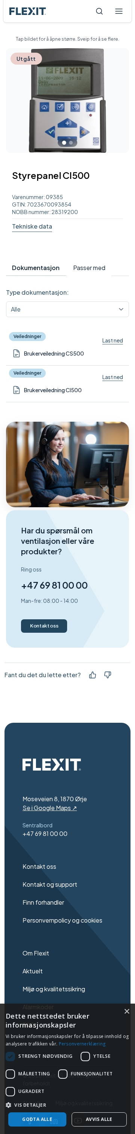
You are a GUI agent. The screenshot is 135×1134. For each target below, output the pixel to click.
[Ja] (93, 675)
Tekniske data (32, 226)
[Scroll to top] (27, 11)
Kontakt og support (49, 884)
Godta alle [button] (37, 1119)
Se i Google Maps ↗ (49, 808)
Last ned (112, 340)
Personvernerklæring (82, 1044)
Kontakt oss (44, 626)
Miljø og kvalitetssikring (53, 989)
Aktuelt (32, 971)
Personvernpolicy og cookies (62, 920)
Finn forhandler (43, 902)
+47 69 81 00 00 (54, 585)
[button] (67, 1104)
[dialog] (67, 1069)
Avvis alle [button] (99, 1119)
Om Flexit (35, 953)
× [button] (126, 1011)
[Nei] (108, 675)
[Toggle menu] (119, 11)
